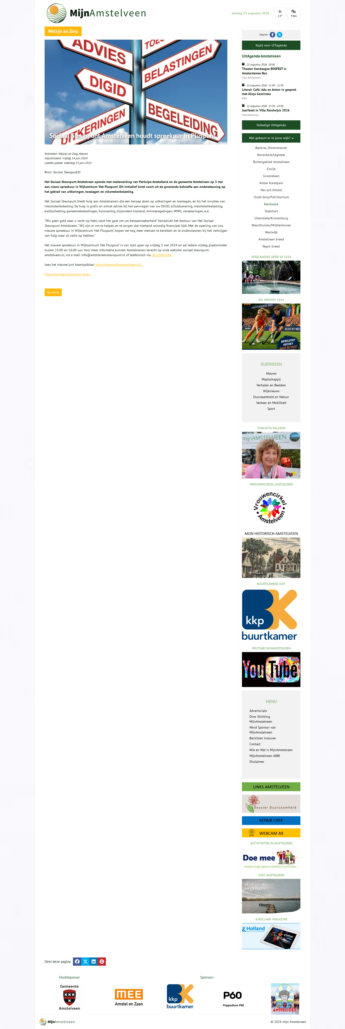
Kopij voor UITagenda (271, 45)
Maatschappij (271, 379)
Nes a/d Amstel (271, 190)
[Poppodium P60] (233, 997)
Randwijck (271, 204)
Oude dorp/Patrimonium (271, 197)
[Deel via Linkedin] (93, 961)
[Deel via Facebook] (77, 961)
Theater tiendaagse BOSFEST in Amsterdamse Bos (264, 71)
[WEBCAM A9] (271, 832)
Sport (271, 408)
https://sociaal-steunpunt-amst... (68, 274)
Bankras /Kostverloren (271, 148)
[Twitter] (279, 35)
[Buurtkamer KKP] (181, 996)
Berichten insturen (262, 738)
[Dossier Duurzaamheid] (271, 804)
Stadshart (271, 211)
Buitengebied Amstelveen (271, 162)
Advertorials (258, 711)
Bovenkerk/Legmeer (271, 155)
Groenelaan (271, 176)
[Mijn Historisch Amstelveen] (271, 554)
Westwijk (271, 232)
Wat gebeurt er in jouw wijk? (270, 138)
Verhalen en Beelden (271, 385)
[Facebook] (272, 35)
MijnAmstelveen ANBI (264, 756)
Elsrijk (271, 169)
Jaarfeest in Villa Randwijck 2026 (266, 110)
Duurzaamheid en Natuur (271, 397)
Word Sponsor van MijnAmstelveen (262, 729)
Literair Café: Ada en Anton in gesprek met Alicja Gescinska (269, 91)
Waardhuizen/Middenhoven (271, 225)
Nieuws (83, 154)
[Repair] (271, 820)
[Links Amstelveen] (271, 786)
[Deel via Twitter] (85, 961)
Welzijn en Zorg (68, 154)
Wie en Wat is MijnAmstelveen (271, 750)
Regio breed (271, 246)
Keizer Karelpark (271, 183)
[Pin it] (102, 961)
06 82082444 (161, 255)
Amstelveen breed (271, 239)
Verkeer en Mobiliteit (271, 403)
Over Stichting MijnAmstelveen (260, 719)
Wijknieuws (271, 391)
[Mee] (129, 997)
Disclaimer (256, 761)
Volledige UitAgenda (271, 125)
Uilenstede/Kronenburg (271, 218)
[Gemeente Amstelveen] (69, 997)
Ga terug (53, 292)
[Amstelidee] (285, 999)
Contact (255, 744)
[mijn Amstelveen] (99, 13)
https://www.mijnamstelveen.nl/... (119, 264)
